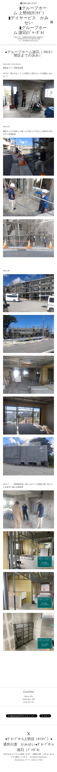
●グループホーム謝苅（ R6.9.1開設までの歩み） (29, 53)
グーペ (27, 760)
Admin (34, 760)
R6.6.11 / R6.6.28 (13, 67)
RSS (40, 760)
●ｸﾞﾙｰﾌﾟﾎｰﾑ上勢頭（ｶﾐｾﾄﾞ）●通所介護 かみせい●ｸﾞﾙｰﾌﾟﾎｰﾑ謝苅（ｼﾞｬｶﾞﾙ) (28, 744)
